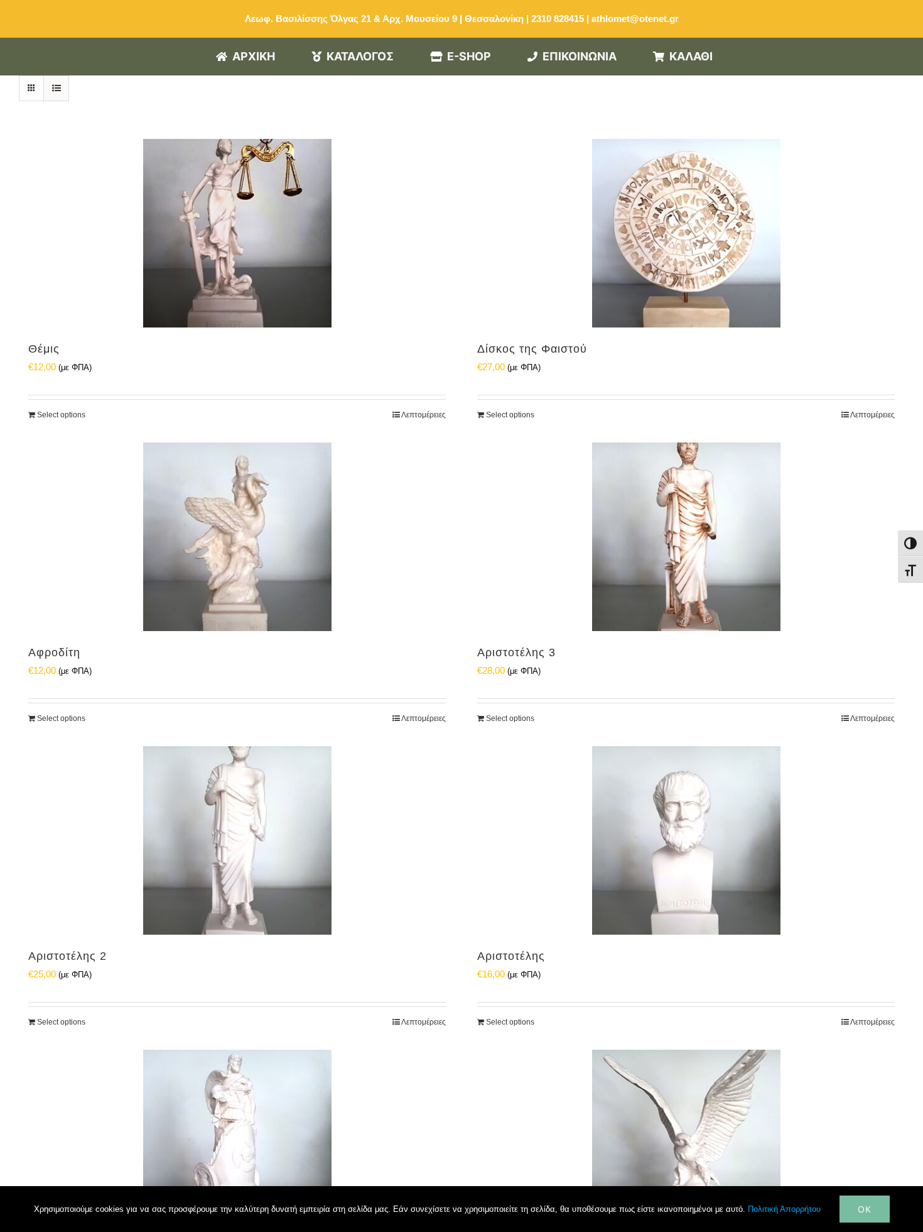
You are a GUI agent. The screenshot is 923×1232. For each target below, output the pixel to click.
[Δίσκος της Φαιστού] (686, 233)
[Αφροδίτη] (237, 537)
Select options (61, 414)
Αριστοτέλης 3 (516, 652)
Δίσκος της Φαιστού (532, 349)
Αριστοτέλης (511, 956)
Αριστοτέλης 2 (67, 956)
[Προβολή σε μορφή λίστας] (56, 88)
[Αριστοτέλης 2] (237, 840)
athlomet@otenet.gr (635, 18)
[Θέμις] (237, 233)
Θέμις (44, 349)
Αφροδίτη (54, 652)
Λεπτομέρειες (423, 414)
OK (865, 1209)
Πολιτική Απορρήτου (784, 1209)
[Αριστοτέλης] (686, 840)
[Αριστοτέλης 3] (686, 537)
